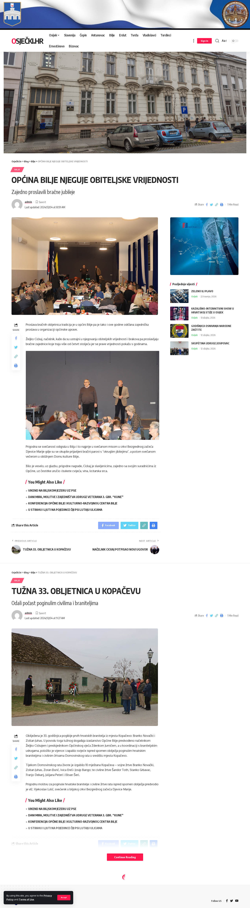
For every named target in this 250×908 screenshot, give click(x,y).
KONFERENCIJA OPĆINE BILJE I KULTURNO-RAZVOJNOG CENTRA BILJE (72, 503)
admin (28, 201)
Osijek (194, 296)
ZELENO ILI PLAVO (202, 291)
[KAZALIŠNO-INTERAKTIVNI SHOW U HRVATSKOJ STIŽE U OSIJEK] (179, 313)
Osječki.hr (27, 40)
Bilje (17, 169)
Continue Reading (125, 857)
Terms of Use (26, 899)
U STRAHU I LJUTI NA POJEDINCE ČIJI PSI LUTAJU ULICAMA (65, 510)
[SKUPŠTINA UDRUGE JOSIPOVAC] (179, 348)
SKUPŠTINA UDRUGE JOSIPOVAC (210, 343)
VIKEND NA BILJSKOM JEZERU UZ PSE (52, 490)
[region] (125, 98)
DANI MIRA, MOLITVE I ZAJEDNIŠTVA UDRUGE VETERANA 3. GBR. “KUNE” (75, 497)
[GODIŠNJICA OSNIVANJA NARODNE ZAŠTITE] (179, 331)
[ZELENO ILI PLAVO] (179, 296)
